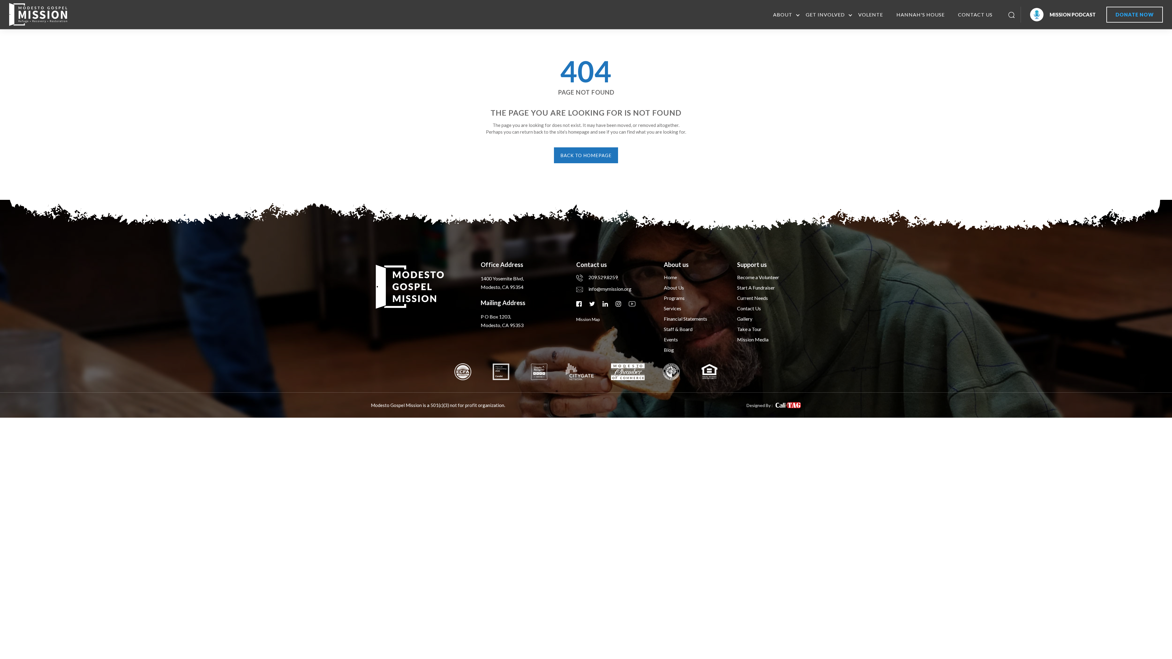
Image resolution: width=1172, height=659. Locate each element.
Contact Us (975, 14)
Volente (870, 14)
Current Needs (752, 298)
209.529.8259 (603, 277)
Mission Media (753, 339)
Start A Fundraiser (756, 287)
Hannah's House (920, 14)
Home (670, 277)
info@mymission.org (609, 289)
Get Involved (825, 14)
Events (671, 339)
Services (672, 308)
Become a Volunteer (758, 277)
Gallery (744, 319)
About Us (674, 287)
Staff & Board (678, 329)
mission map (588, 319)
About (782, 14)
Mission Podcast (1073, 14)
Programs (674, 298)
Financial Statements (685, 319)
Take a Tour (749, 329)
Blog (669, 350)
